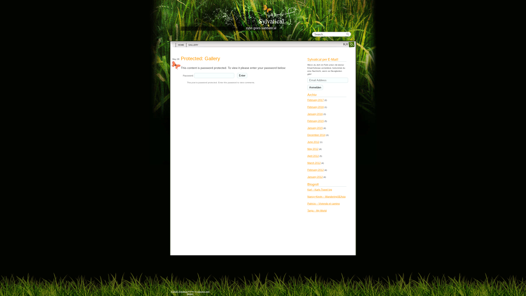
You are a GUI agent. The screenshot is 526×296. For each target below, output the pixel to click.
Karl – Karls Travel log (319, 189)
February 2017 (315, 100)
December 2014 (316, 135)
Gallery (193, 45)
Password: (188, 75)
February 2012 (315, 170)
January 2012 (315, 177)
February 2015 (315, 121)
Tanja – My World (317, 210)
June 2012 (313, 142)
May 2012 (312, 149)
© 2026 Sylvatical (179, 291)
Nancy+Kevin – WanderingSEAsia (326, 196)
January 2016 (315, 114)
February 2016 (315, 107)
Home (181, 45)
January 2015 (315, 128)
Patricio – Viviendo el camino (323, 203)
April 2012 (313, 156)
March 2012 (314, 163)
